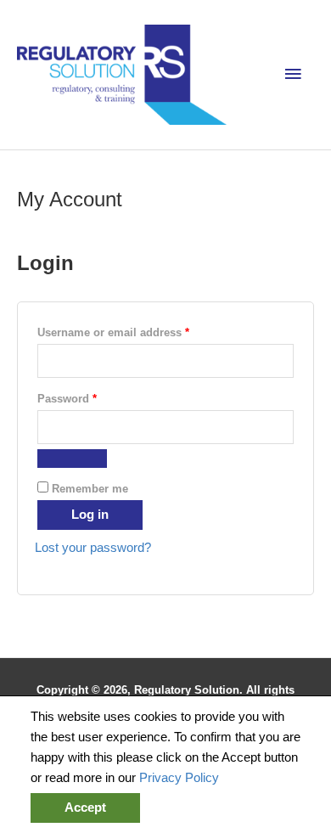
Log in (90, 514)
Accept (85, 807)
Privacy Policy (179, 778)
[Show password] (72, 458)
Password (90, 398)
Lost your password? (93, 547)
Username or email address (136, 332)
